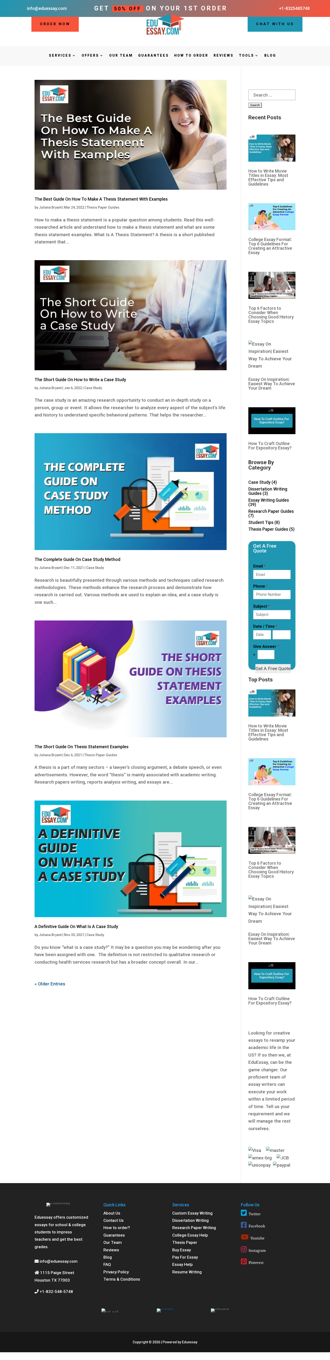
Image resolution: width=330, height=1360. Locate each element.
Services (60, 55)
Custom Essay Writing (192, 1213)
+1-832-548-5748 (56, 1291)
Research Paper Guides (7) (271, 513)
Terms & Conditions (121, 1279)
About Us (111, 1213)
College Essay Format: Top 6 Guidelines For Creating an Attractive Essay (270, 246)
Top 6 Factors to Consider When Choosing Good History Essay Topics (271, 315)
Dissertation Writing (190, 1220)
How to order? (116, 1227)
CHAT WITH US (275, 24)
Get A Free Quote (273, 668)
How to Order (191, 55)
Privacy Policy (116, 1271)
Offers (90, 55)
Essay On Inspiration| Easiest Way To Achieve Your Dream (271, 384)
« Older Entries (50, 984)
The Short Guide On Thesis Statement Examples (82, 746)
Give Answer (266, 646)
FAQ (107, 1264)
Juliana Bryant (50, 207)
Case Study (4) (262, 482)
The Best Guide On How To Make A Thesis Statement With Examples (101, 199)
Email (259, 566)
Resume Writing (187, 1271)
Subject (261, 606)
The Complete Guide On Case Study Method (77, 559)
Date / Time (265, 626)
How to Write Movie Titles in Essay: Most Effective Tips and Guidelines (268, 177)
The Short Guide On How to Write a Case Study (80, 379)
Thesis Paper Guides (102, 207)
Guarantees (153, 55)
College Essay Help (190, 1235)
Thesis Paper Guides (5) (271, 529)
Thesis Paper (184, 1242)
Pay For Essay (185, 1257)
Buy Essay (181, 1249)
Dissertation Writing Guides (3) (267, 491)
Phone (260, 586)
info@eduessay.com (59, 1261)
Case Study (93, 388)
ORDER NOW (55, 24)
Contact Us (113, 1220)
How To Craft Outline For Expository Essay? (270, 445)
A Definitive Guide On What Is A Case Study (76, 926)
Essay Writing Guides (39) (268, 502)
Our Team (121, 55)
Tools (246, 55)
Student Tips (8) (264, 522)
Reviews (224, 55)
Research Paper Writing (194, 1227)
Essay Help (182, 1264)
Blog (270, 55)
